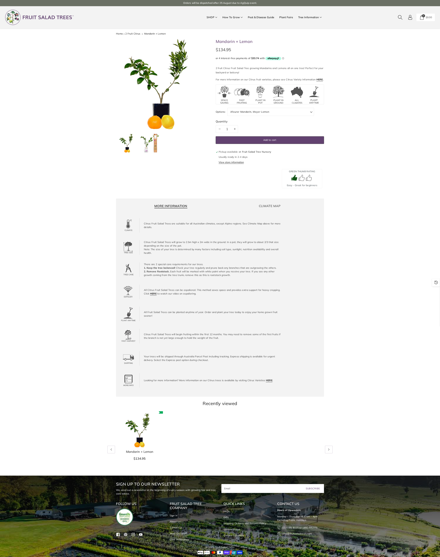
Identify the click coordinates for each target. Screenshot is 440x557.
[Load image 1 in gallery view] (127, 143)
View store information (231, 162)
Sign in (174, 515)
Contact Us (176, 527)
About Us (175, 521)
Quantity (222, 121)
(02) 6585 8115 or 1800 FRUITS (299, 527)
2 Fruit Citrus (132, 33)
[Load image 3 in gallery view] (149, 143)
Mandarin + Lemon (139, 452)
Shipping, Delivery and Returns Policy (244, 523)
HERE (319, 79)
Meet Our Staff (178, 533)
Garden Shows (231, 529)
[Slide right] (329, 449)
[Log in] (410, 17)
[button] (212, 17)
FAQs (226, 511)
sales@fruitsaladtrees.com (296, 533)
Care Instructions (180, 539)
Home (119, 33)
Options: (221, 111)
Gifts (226, 517)
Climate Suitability (233, 535)
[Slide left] (111, 449)
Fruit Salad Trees (225, 547)
